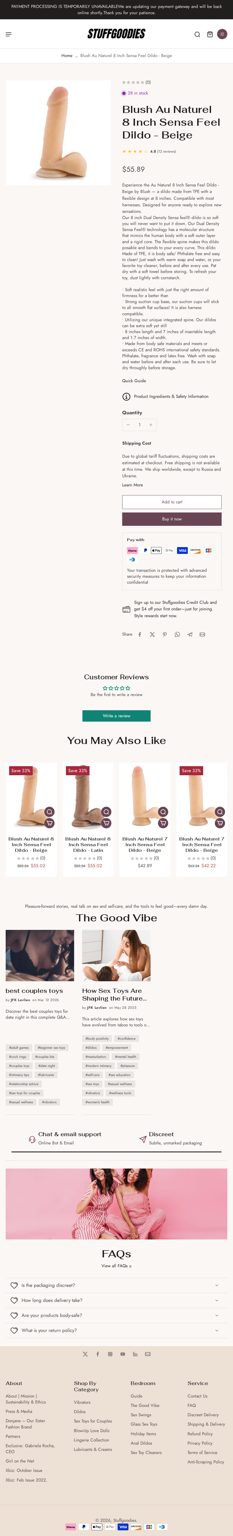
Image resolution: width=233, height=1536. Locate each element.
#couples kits (44, 1056)
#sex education (119, 1074)
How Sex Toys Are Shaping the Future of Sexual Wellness (112, 994)
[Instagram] (110, 1354)
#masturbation (96, 1056)
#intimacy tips (19, 1074)
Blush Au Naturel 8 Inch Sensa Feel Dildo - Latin (88, 844)
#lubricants (46, 1074)
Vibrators (82, 1402)
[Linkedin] (135, 1354)
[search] (197, 34)
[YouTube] (122, 1354)
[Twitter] (85, 1354)
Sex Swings (141, 1415)
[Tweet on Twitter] (152, 634)
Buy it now (172, 519)
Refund (145, 1134)
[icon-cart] (209, 34)
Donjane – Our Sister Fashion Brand (25, 1424)
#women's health (97, 1102)
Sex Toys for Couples (93, 1421)
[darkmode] (222, 34)
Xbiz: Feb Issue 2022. (26, 1480)
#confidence (127, 1038)
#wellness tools (120, 1093)
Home (66, 55)
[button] (172, 502)
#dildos (91, 1047)
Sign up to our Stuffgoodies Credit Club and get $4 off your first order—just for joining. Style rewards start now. (175, 609)
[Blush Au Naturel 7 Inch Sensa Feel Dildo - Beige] (144, 797)
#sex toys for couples (24, 1093)
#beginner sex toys (51, 1047)
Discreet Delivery (203, 1415)
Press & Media (19, 1412)
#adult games (19, 1047)
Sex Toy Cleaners (146, 1453)
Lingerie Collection (91, 1440)
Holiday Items (143, 1434)
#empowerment (117, 1047)
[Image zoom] (58, 132)
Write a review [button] (116, 716)
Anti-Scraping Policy (206, 1462)
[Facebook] (97, 1354)
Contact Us (197, 1396)
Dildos (80, 1412)
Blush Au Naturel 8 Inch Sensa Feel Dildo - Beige (31, 844)
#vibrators (49, 1102)
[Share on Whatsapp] (177, 634)
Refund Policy (200, 1434)
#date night (46, 1065)
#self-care (92, 1074)
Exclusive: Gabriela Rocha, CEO (30, 1449)
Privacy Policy (200, 1443)
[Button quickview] (49, 812)
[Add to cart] (49, 823)
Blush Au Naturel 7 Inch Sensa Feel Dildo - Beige (145, 844)
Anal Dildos (141, 1443)
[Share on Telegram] (190, 634)
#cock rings (17, 1056)
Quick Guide (134, 381)
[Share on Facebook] (140, 634)
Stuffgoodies (124, 1520)
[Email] (148, 1354)
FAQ (192, 1406)
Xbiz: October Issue (24, 1471)
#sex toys (92, 1084)
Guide (136, 1396)
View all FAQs (114, 1266)
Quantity (132, 412)
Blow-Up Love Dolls (91, 1431)
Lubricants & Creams (93, 1450)
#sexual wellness (21, 1102)
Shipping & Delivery (206, 1424)
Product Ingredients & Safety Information (171, 396)
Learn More (132, 485)
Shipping (37, 1134)
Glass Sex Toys (144, 1424)
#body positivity (97, 1038)
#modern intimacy (98, 1065)
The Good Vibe (145, 1406)
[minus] (128, 425)
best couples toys (34, 991)
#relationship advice (23, 1084)
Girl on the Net (20, 1461)
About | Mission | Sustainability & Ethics (26, 1399)
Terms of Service (202, 1453)
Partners (13, 1437)
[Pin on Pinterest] (165, 634)
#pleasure (127, 1065)
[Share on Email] (202, 634)
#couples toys (19, 1065)
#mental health (125, 1056)
